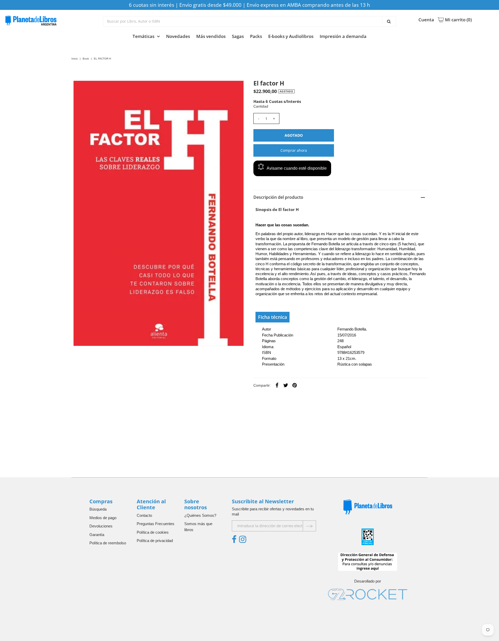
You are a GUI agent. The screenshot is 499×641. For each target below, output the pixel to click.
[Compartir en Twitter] (286, 385)
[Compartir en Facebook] (277, 385)
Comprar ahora (293, 150)
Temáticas (143, 36)
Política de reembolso (107, 543)
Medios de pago (102, 518)
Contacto (144, 515)
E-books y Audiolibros (290, 36)
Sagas (238, 36)
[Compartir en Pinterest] (295, 385)
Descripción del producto (278, 197)
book (86, 58)
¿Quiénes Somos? (200, 515)
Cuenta (426, 20)
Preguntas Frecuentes (155, 523)
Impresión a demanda (343, 36)
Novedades (178, 36)
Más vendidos (211, 36)
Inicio (74, 58)
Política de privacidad (155, 540)
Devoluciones (101, 526)
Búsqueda (98, 509)
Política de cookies (153, 532)
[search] (249, 21)
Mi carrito (458, 20)
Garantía (96, 534)
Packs (256, 36)
